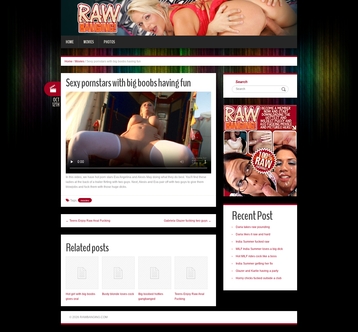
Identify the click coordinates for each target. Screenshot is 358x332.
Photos (109, 42)
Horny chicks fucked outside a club (259, 278)
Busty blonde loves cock (118, 294)
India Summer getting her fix (254, 263)
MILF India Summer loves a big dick (259, 249)
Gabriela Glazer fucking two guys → (187, 220)
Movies (89, 42)
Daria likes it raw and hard (253, 234)
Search (241, 82)
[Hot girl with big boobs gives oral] (82, 272)
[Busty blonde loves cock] (118, 272)
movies (85, 200)
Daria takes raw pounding (253, 227)
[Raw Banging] (179, 17)
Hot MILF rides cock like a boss (256, 256)
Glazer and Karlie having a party (257, 271)
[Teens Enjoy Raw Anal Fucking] (191, 272)
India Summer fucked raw (252, 241)
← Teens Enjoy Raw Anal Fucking (88, 220)
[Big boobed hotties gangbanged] (154, 272)
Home (70, 42)
